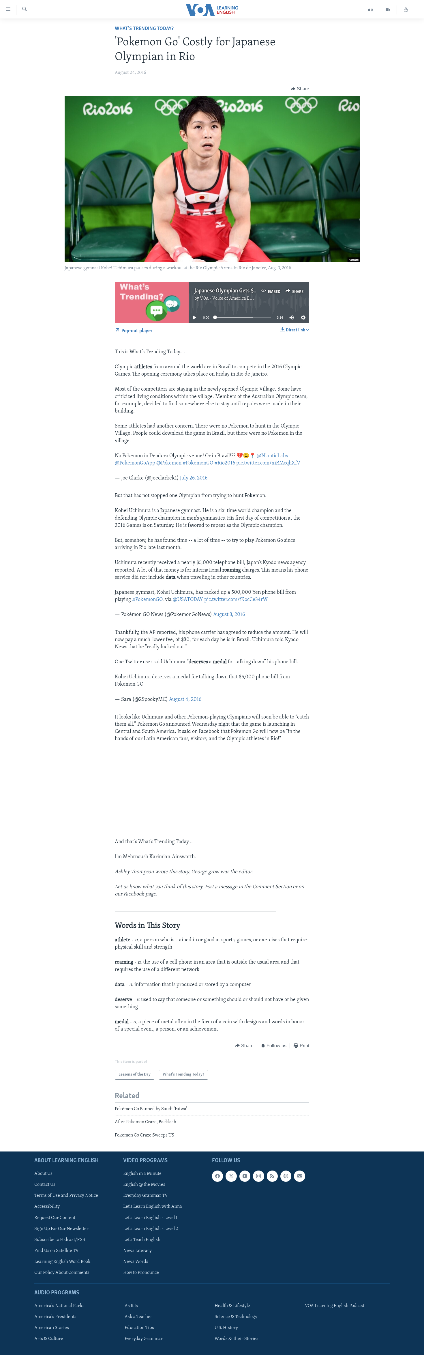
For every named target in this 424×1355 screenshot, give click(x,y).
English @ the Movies (144, 1185)
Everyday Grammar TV (145, 1196)
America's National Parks (59, 1306)
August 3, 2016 (229, 614)
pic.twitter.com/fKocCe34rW (236, 599)
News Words (135, 1261)
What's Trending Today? (144, 28)
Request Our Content (54, 1218)
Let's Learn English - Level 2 (150, 1229)
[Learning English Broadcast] (370, 9)
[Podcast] (285, 1176)
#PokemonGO (198, 463)
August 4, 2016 (185, 699)
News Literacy (137, 1250)
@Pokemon (168, 463)
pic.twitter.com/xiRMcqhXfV (268, 463)
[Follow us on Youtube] (244, 1176)
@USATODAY (188, 599)
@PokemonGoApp (135, 463)
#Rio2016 (224, 463)
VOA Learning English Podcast (334, 1306)
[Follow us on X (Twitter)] (231, 1176)
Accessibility (47, 1207)
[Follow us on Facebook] (217, 1176)
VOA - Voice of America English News (237, 298)
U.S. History (226, 1328)
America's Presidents (55, 1317)
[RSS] (272, 1176)
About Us (43, 1174)
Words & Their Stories (236, 1339)
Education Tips (139, 1328)
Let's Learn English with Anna (152, 1207)
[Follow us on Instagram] (258, 1176)
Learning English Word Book (62, 1261)
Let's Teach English (141, 1240)
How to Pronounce (141, 1272)
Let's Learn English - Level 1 (150, 1218)
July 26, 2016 (193, 478)
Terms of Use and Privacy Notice (66, 1196)
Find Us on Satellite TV (56, 1250)
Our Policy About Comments (61, 1272)
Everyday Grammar (144, 1339)
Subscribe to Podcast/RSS (59, 1240)
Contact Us (44, 1185)
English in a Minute (142, 1174)
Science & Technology (236, 1317)
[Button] (300, 89)
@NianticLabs (272, 456)
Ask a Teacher (138, 1317)
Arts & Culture (48, 1339)
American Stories (51, 1328)
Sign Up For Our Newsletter (61, 1229)
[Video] (388, 9)
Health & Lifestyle (232, 1306)
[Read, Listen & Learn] (406, 9)
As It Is (131, 1306)
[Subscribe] (299, 1176)
